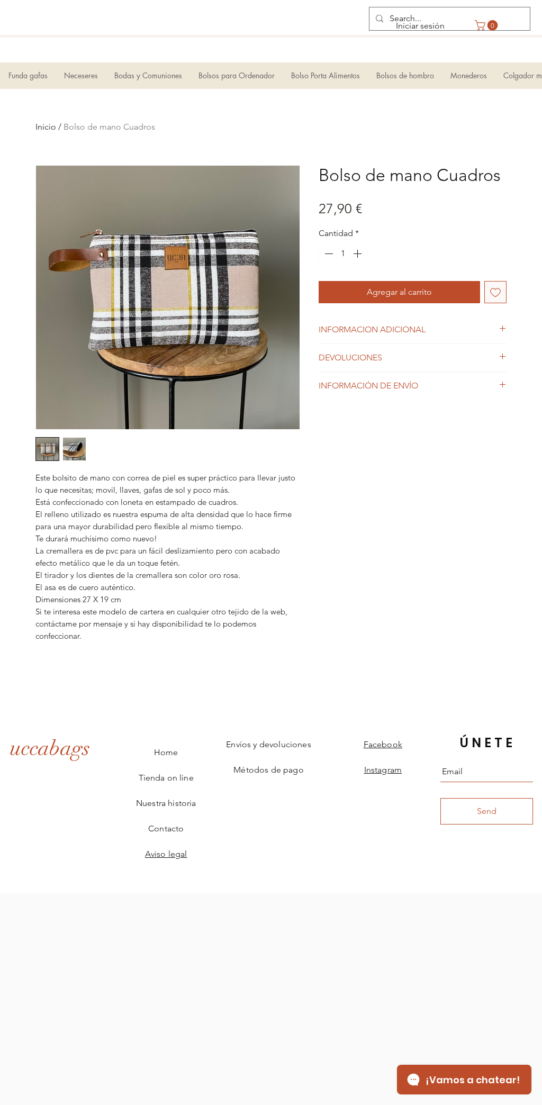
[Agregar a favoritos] (495, 292)
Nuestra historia (166, 803)
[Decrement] (327, 253)
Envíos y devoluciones (268, 744)
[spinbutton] (343, 253)
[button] (487, 25)
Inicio (45, 127)
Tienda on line (166, 778)
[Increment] (358, 253)
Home (166, 752)
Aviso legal (166, 854)
